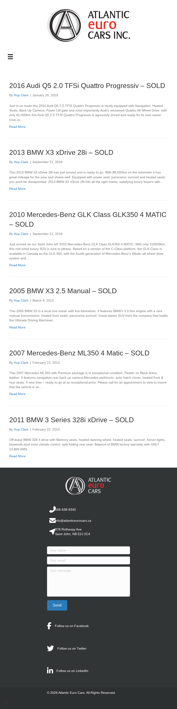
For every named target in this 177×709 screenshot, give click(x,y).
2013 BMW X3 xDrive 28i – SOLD (61, 152)
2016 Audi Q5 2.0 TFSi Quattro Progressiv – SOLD (87, 85)
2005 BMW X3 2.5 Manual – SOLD (63, 291)
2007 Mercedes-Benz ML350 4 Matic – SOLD (79, 353)
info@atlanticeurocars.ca (73, 520)
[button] (57, 605)
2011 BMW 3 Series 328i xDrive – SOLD (71, 420)
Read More (17, 127)
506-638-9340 (65, 509)
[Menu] (10, 56)
